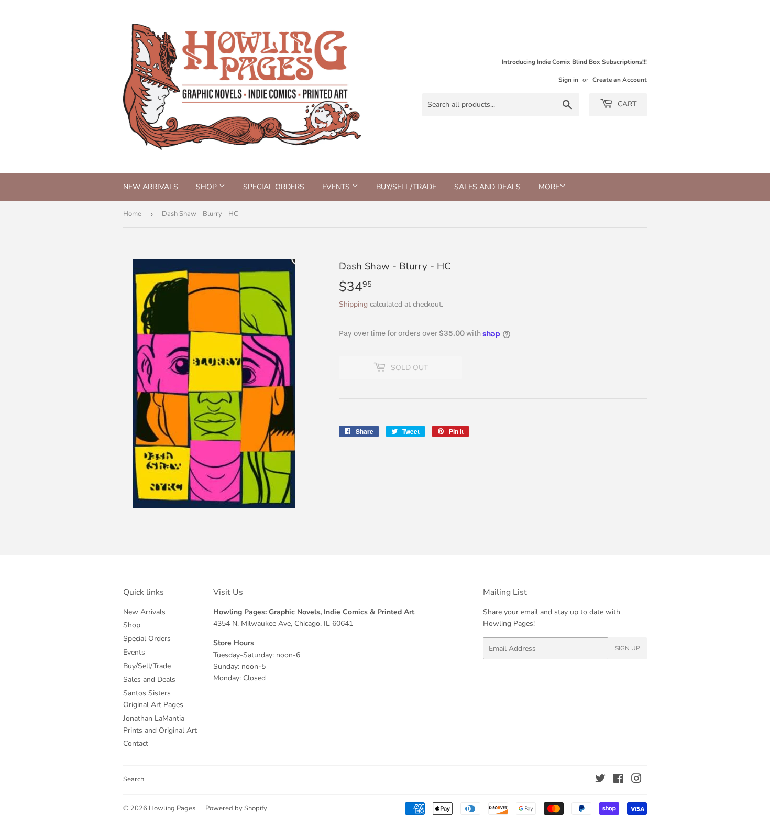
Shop (207, 187)
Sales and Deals (487, 187)
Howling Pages (172, 808)
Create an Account (619, 79)
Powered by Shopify (236, 808)
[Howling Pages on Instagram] (636, 780)
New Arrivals (150, 187)
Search (133, 779)
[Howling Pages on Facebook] (618, 780)
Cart (625, 104)
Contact (135, 743)
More (548, 187)
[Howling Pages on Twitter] (600, 780)
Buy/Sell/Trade (406, 187)
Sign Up (627, 648)
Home (132, 214)
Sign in (568, 79)
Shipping (353, 304)
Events (337, 187)
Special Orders (273, 187)
